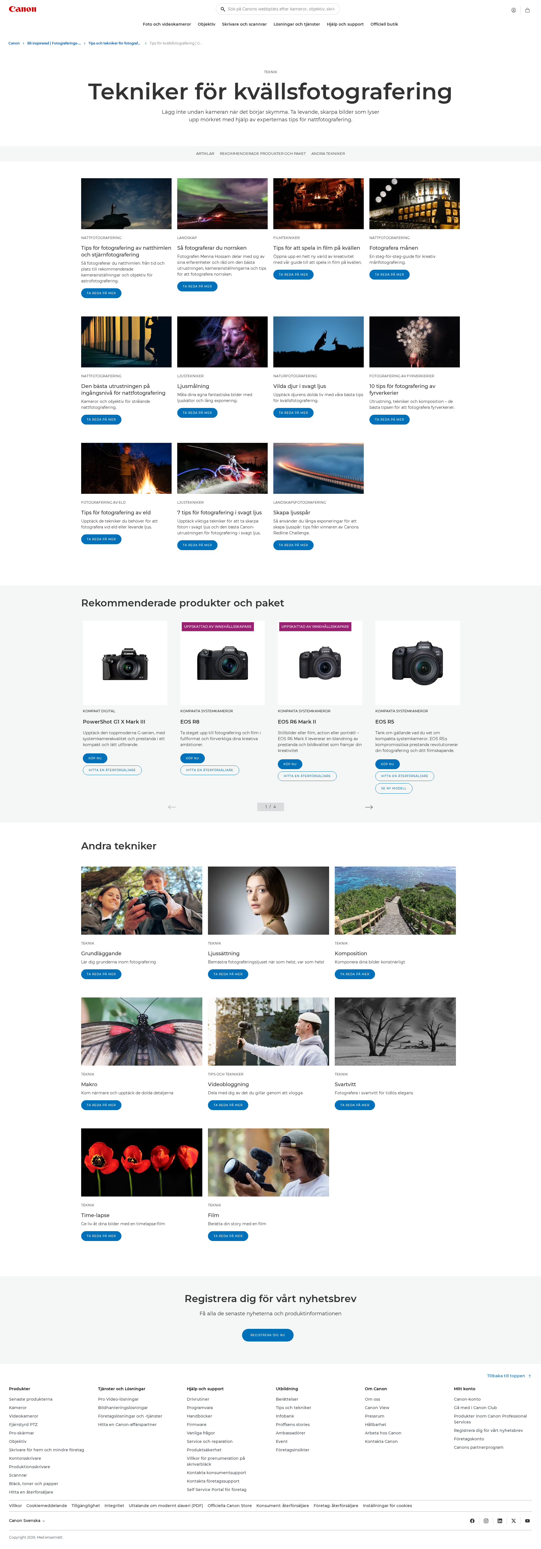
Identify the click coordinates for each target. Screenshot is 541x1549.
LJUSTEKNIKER (190, 376)
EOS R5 (384, 722)
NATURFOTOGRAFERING (295, 376)
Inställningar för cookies (387, 1505)
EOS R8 (189, 722)
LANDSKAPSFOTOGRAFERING (299, 502)
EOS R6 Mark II (297, 722)
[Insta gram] (486, 1521)
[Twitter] (513, 1521)
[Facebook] (472, 1521)
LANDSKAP (187, 238)
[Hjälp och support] (366, 24)
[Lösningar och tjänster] (322, 24)
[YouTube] (527, 1521)
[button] (112, 770)
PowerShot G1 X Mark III (114, 722)
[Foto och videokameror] (193, 24)
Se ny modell (394, 788)
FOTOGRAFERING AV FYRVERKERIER (401, 376)
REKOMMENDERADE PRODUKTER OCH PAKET (263, 153)
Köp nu (95, 758)
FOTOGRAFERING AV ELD (103, 502)
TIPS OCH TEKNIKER (225, 1074)
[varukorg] (527, 10)
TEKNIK (270, 72)
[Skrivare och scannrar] (269, 24)
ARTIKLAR (205, 153)
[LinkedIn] (500, 1521)
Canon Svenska (25, 1520)
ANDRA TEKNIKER (328, 153)
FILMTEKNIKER (286, 238)
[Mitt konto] (513, 10)
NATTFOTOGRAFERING (101, 238)
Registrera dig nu (267, 1335)
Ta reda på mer (101, 293)
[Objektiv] (217, 24)
